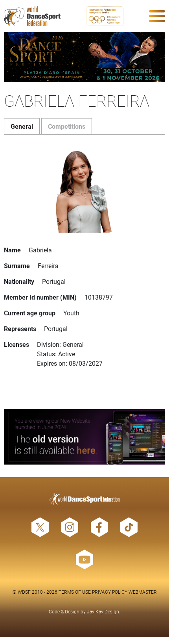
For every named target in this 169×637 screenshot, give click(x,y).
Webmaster (143, 592)
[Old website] (84, 437)
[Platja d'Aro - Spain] (84, 57)
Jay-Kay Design (103, 611)
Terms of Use (75, 592)
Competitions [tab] (66, 126)
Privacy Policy (109, 592)
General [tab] (22, 126)
